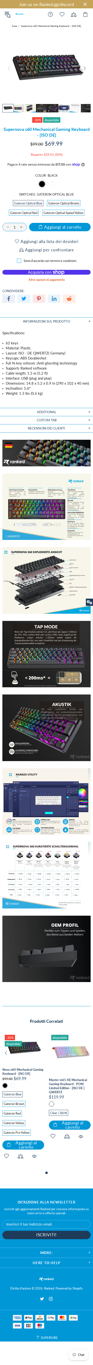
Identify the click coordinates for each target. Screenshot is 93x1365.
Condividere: (13, 291)
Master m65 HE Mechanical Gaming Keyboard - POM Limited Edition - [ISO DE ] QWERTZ (68, 1086)
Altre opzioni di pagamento (47, 280)
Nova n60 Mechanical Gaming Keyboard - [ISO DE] (22, 1072)
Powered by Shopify (69, 1288)
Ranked (19, 14)
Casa (14, 25)
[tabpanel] (23, 1101)
